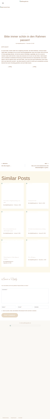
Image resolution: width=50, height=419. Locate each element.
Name (4, 307)
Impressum (13, 417)
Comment (5, 289)
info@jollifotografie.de (21, 43)
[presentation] (12, 190)
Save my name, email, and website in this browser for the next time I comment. (19, 310)
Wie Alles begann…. (6, 164)
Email (20, 307)
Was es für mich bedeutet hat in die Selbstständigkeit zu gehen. (40, 165)
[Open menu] (2, 3)
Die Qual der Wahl (32, 200)
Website (36, 307)
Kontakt (20, 417)
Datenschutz (6, 417)
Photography (25, 33)
